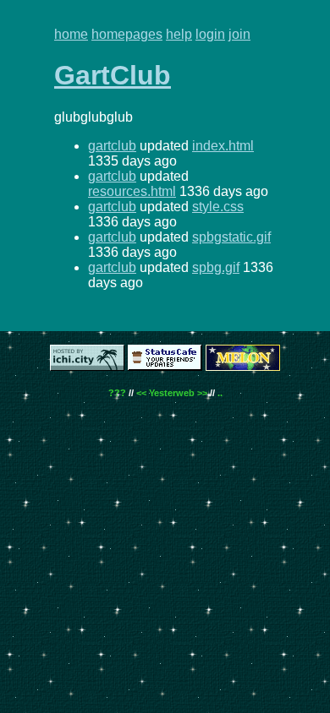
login (210, 34)
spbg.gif (215, 267)
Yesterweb (172, 393)
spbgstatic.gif (231, 237)
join (239, 34)
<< (141, 393)
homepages (126, 34)
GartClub (112, 75)
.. (220, 393)
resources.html (132, 191)
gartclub (112, 146)
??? (117, 393)
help (179, 34)
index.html (223, 146)
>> (202, 393)
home (71, 34)
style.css (218, 206)
